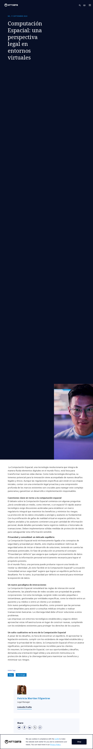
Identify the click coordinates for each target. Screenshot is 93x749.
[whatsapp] (40, 727)
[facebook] (24, 727)
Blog (10, 675)
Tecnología (21, 675)
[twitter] (35, 727)
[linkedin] (30, 727)
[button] (81, 5)
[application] (46, 741)
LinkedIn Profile (24, 707)
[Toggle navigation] (90, 5)
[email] (19, 727)
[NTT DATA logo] (9, 5)
